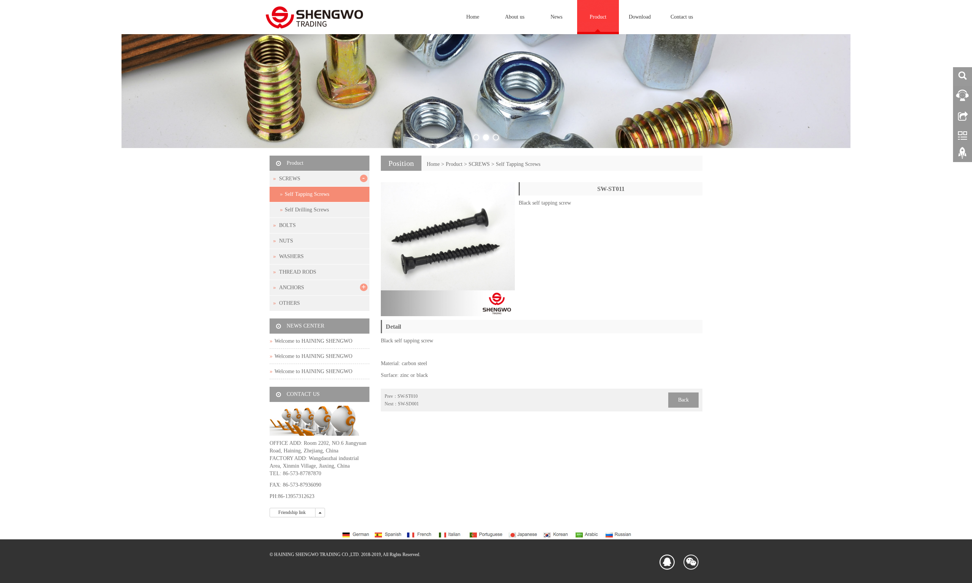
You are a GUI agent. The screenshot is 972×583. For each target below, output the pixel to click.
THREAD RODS (297, 272)
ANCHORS (291, 287)
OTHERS (289, 303)
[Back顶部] (962, 155)
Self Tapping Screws (518, 164)
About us (514, 17)
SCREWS (479, 164)
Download (640, 17)
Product (598, 17)
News (556, 17)
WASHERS (291, 256)
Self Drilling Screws (307, 210)
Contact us (682, 17)
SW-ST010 (408, 396)
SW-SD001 (408, 404)
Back (683, 400)
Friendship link (292, 512)
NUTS (286, 241)
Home (472, 17)
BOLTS (287, 225)
